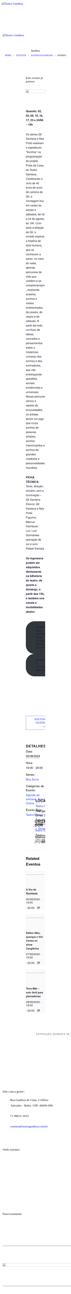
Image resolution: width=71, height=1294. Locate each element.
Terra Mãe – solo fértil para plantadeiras (34, 992)
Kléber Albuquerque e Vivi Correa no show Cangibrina (34, 940)
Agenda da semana (42, 55)
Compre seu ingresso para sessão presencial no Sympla (44, 637)
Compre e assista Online (42, 665)
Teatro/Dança (34, 814)
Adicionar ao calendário (43, 720)
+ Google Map (45, 828)
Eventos (21, 55)
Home (8, 55)
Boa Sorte (32, 779)
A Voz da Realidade (32, 891)
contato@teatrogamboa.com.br (29, 1126)
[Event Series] (38, 908)
